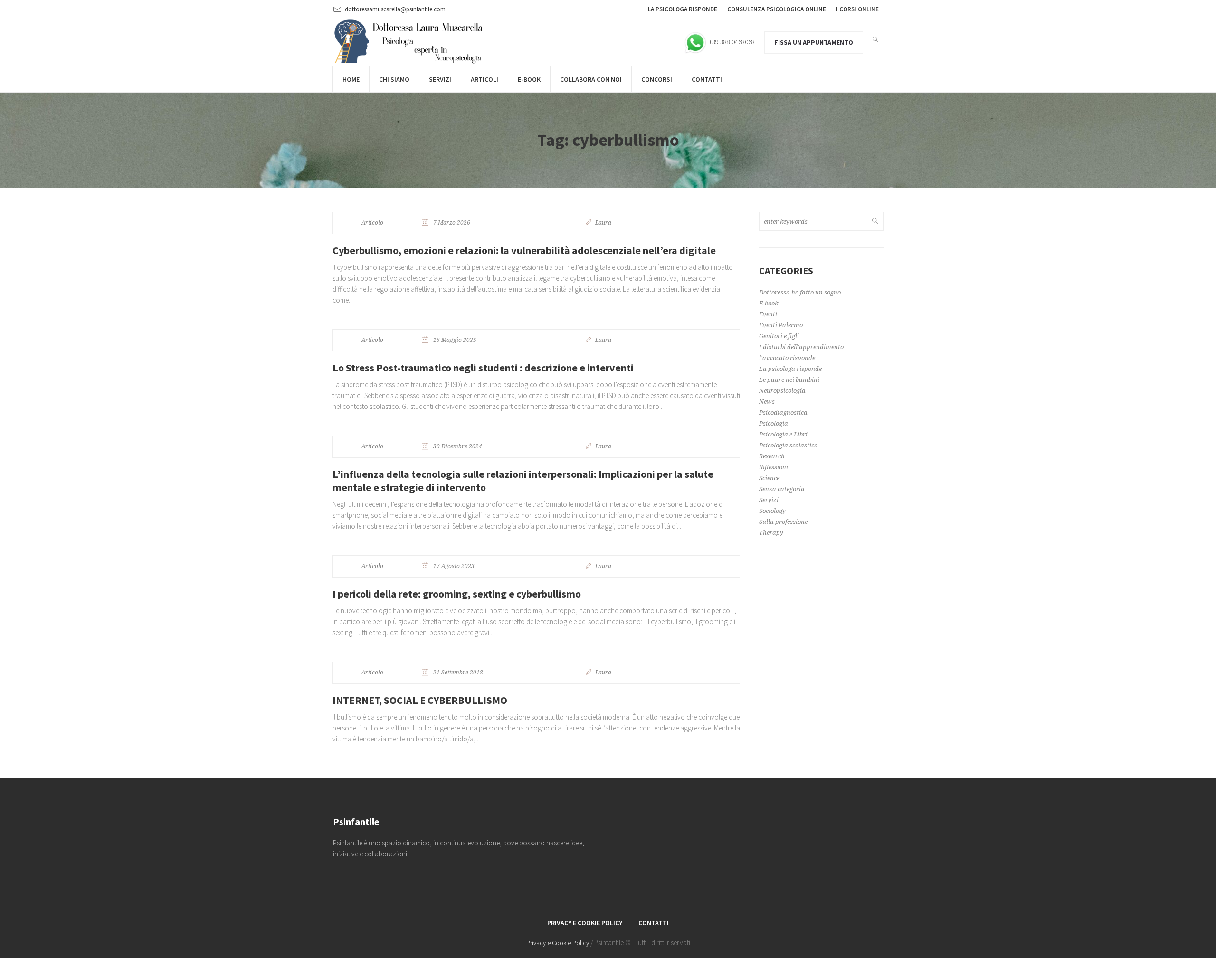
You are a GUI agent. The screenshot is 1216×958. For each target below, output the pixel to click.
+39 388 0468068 (731, 42)
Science (769, 478)
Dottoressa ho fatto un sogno (800, 292)
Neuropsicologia (782, 390)
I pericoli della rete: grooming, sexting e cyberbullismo (456, 593)
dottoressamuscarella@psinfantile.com (395, 9)
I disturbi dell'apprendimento (801, 347)
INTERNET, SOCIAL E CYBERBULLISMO (419, 700)
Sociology (772, 510)
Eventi (768, 314)
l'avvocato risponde (787, 357)
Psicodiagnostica (783, 412)
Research (772, 456)
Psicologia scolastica (788, 445)
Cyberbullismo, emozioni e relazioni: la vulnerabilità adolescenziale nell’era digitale (524, 250)
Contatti (653, 923)
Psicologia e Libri (783, 434)
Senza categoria (782, 489)
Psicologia (773, 423)
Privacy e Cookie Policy (584, 923)
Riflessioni (773, 467)
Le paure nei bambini (789, 379)
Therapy (771, 532)
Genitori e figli (779, 336)
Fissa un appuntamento (813, 42)
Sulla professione (783, 521)
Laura (603, 222)
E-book (768, 303)
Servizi (769, 499)
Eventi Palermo (781, 325)
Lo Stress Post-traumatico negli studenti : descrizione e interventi (483, 367)
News (767, 401)
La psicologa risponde (790, 368)
